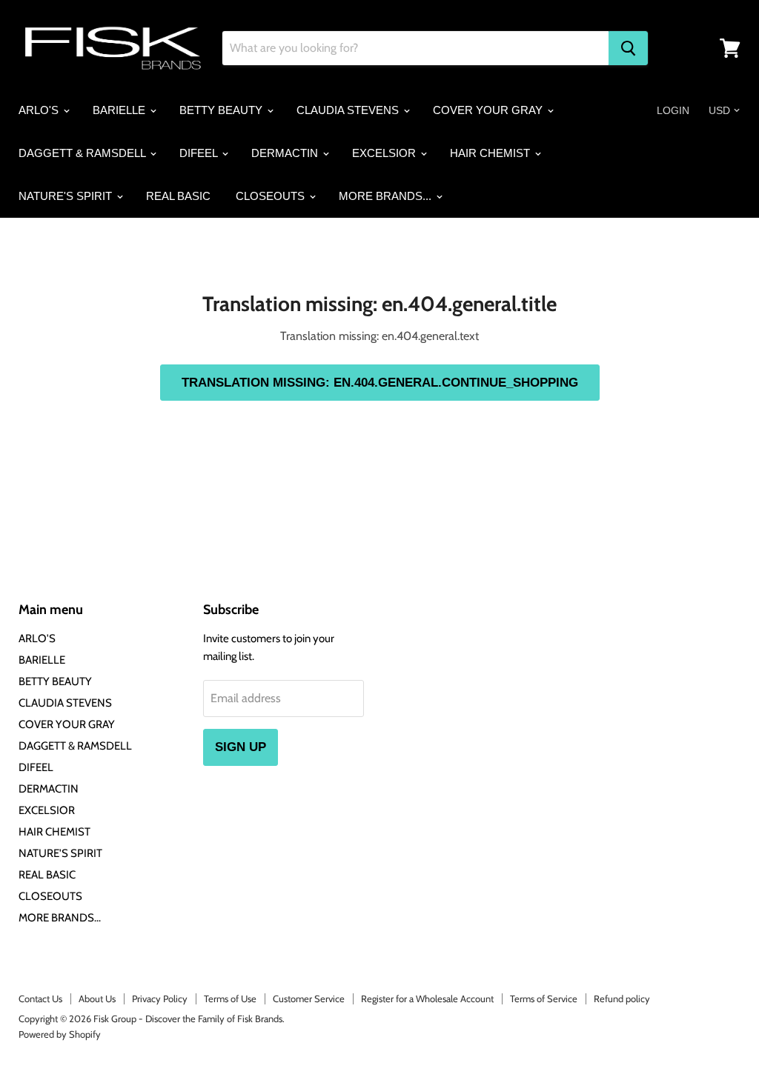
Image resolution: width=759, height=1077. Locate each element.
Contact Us (40, 998)
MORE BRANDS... (386, 196)
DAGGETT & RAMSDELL (83, 153)
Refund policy (622, 998)
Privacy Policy (160, 998)
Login (673, 110)
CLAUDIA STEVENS (349, 110)
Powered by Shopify (60, 1034)
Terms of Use (230, 998)
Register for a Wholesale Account (427, 998)
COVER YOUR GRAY (489, 110)
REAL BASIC (178, 196)
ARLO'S (40, 110)
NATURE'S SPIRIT (67, 196)
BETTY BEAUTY (222, 110)
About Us (97, 998)
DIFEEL (199, 153)
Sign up (240, 747)
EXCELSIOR (385, 153)
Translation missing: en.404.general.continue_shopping (380, 383)
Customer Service (309, 998)
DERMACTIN (286, 153)
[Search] (628, 48)
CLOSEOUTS (272, 196)
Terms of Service (543, 998)
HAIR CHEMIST (491, 153)
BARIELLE (120, 110)
